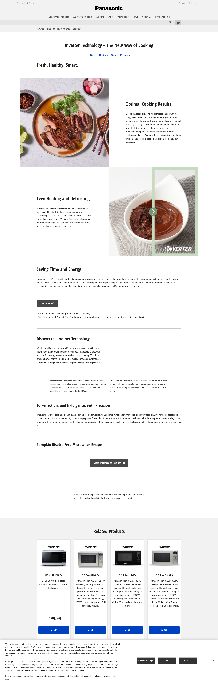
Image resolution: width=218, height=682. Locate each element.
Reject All (167, 661)
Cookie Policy (44, 670)
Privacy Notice (60, 670)
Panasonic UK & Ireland (26, 3)
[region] (109, 661)
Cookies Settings (145, 661)
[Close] (213, 660)
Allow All (188, 661)
